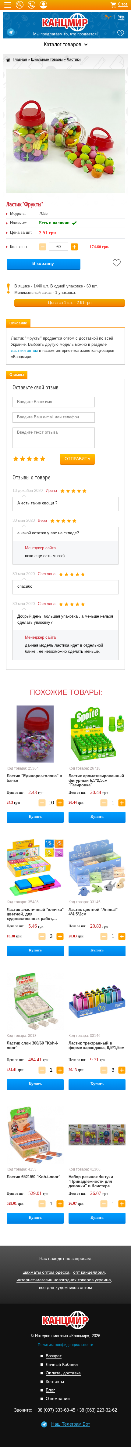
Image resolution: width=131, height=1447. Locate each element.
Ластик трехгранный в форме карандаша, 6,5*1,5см (97, 1045)
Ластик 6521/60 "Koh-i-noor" (33, 1177)
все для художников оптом (65, 1287)
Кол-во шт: (19, 247)
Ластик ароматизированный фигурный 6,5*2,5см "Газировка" (96, 780)
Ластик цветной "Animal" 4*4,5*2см (93, 911)
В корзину (43, 263)
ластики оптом (24, 350)
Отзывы (16, 375)
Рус (108, 17)
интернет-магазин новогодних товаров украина (63, 1280)
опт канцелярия (89, 1272)
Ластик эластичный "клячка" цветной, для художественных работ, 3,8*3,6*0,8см (35, 914)
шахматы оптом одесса (46, 1272)
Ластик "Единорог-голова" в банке (34, 778)
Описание (18, 323)
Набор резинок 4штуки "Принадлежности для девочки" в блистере (91, 1181)
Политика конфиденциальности (65, 1345)
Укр (121, 17)
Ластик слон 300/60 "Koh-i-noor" (32, 1045)
